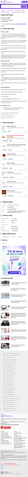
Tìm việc (23, 6)
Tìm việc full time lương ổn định (8, 365)
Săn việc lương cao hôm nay (8, 376)
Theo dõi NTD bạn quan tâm (8, 378)
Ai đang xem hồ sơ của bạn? (8, 380)
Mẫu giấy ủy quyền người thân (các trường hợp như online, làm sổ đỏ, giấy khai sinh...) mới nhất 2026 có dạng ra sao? (18, 315)
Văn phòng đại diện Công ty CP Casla (14, 146)
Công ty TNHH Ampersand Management (14, 192)
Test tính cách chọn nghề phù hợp (9, 400)
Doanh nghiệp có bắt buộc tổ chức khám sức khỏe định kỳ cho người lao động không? (19, 338)
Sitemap (15, 434)
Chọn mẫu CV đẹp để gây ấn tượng (9, 394)
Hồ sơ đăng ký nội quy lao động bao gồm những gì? (18, 289)
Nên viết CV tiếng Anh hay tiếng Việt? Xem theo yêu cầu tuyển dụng (19, 308)
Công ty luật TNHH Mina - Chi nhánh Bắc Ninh (15, 182)
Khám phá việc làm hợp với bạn (9, 382)
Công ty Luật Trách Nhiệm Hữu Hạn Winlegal (15, 127)
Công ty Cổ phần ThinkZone (13, 205)
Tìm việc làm (10, 10)
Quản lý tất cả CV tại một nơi (8, 386)
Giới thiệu (2, 431)
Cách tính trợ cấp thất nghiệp (8, 371)
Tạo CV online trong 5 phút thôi (8, 406)
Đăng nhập (24, 1)
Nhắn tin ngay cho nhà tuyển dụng (9, 369)
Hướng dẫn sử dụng (17, 433)
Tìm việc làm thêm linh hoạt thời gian (10, 363)
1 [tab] (10, 276)
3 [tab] (14, 276)
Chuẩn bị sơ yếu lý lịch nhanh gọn (9, 396)
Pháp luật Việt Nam (4, 433)
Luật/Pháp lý (17, 10)
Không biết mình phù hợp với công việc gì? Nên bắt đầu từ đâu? (18, 295)
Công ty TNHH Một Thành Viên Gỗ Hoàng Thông (16, 155)
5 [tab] (17, 276)
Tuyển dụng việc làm (4, 440)
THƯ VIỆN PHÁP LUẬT (9, 463)
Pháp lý (23, 10)
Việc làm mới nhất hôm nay (8, 367)
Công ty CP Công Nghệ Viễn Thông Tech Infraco (16, 164)
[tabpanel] (13, 260)
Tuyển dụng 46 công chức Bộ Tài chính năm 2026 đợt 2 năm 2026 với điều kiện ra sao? (18, 323)
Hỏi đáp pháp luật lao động (6, 443)
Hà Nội (3, 243)
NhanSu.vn (9, 2)
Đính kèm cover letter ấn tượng (8, 392)
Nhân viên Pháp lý (11, 163)
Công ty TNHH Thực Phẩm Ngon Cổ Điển (14, 173)
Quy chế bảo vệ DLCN (18, 442)
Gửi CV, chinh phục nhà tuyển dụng (9, 388)
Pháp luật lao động (4, 434)
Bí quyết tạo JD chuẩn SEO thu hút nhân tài (11, 398)
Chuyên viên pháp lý (5, 12)
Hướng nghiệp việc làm (5, 442)
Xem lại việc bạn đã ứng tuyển (8, 384)
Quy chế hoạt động (17, 436)
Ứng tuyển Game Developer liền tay (9, 408)
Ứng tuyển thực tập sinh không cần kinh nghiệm (10, 112)
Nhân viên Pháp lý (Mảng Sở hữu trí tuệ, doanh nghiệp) (15, 136)
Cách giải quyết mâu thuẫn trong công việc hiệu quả (18, 346)
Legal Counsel (10, 172)
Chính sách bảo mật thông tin (19, 440)
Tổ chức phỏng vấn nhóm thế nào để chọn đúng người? (18, 283)
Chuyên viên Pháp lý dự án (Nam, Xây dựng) (16, 144)
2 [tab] (12, 276)
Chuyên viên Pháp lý (21, 24)
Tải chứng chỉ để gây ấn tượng (8, 390)
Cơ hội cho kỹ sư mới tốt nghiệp (8, 404)
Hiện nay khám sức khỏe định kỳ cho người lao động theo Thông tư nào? (18, 330)
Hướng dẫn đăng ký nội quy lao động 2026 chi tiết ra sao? (19, 302)
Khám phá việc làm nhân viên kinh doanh (10, 402)
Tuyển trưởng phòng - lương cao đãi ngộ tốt (11, 355)
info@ (6, 423)
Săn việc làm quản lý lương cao (8, 357)
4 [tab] (16, 276)
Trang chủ (3, 10)
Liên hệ (15, 431)
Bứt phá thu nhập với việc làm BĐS (9, 361)
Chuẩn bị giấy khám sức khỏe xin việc (10, 410)
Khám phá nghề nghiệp (5, 436)
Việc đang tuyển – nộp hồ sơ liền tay (7, 116)
